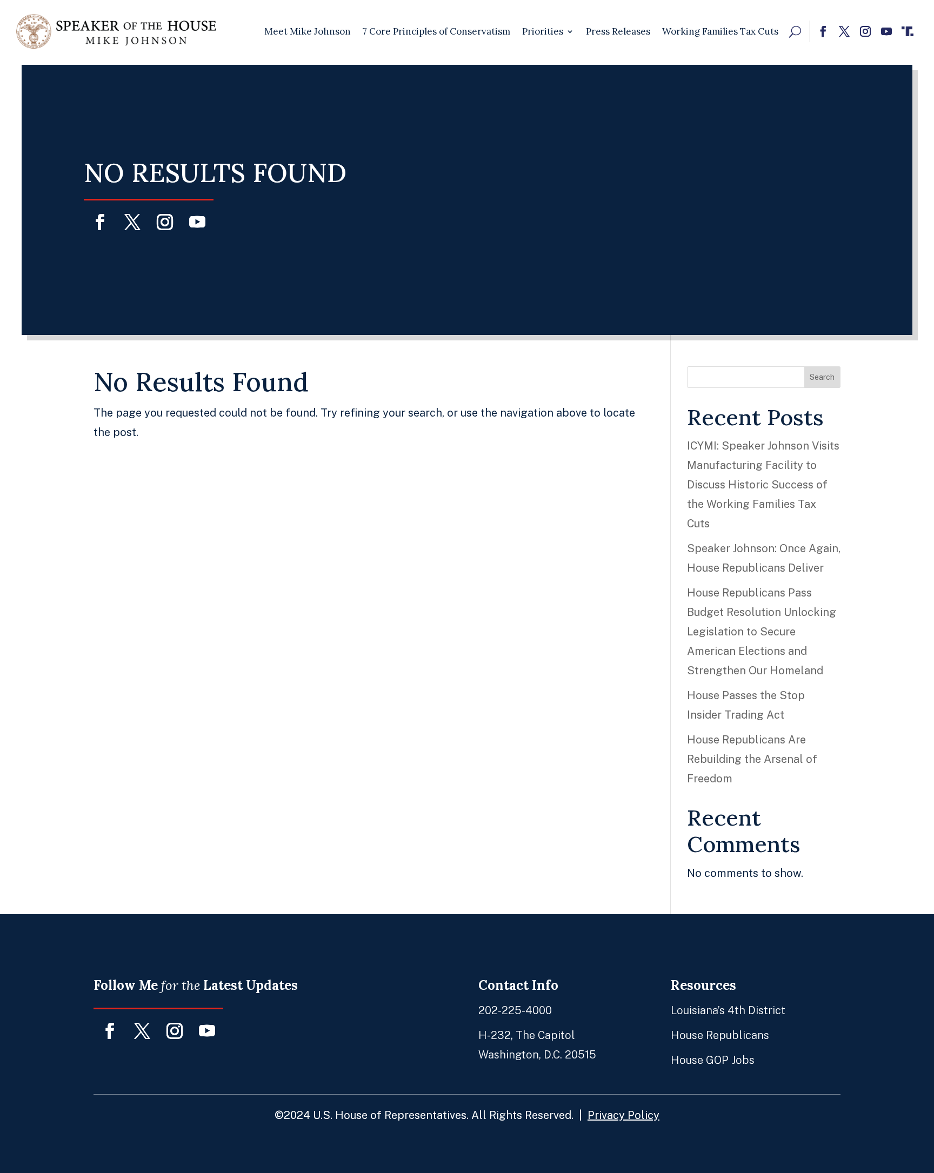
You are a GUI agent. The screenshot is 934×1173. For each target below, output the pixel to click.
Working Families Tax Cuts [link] (720, 31)
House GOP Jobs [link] (713, 1060)
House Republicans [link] (720, 1035)
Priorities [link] (542, 31)
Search (822, 377)
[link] (116, 31)
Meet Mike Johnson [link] (307, 31)
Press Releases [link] (618, 31)
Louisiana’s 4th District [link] (728, 1010)
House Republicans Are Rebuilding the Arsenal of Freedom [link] (752, 759)
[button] (822, 31)
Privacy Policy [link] (623, 1115)
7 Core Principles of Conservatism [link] (436, 31)
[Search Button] (795, 31)
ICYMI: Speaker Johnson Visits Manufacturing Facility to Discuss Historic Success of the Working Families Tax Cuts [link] (763, 484)
